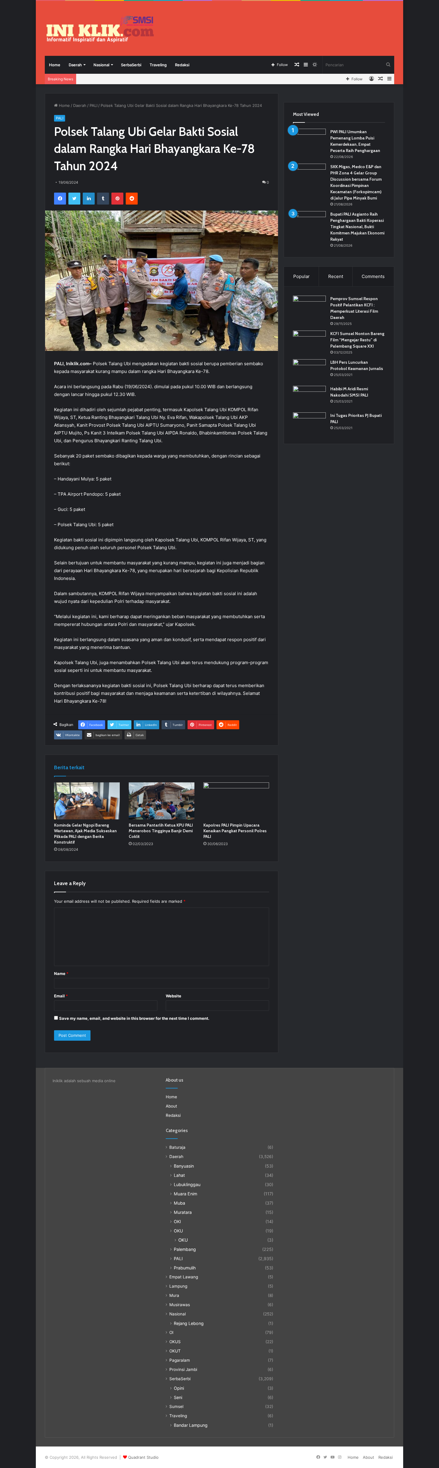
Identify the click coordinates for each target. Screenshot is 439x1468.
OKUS (175, 1341)
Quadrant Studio (143, 1457)
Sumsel (176, 1406)
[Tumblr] (103, 199)
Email (61, 995)
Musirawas (179, 1304)
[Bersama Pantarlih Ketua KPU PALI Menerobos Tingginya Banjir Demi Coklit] (161, 800)
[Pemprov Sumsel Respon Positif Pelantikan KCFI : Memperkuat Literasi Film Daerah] (309, 307)
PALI (93, 105)
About (171, 1106)
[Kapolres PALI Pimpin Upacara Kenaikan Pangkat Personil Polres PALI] (236, 800)
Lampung (178, 1286)
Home (54, 64)
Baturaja (177, 1147)
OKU (178, 1230)
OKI (177, 1221)
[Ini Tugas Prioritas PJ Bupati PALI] (309, 423)
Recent (335, 276)
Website (173, 995)
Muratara (183, 1212)
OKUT (175, 1351)
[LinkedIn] (89, 199)
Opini (179, 1388)
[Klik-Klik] (100, 29)
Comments (373, 276)
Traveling (158, 64)
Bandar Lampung (191, 1425)
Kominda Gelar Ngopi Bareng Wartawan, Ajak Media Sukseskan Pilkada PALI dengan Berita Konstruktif (85, 833)
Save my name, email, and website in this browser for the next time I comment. (134, 1018)
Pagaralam (179, 1360)
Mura (174, 1295)
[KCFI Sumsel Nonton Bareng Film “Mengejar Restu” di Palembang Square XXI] (309, 342)
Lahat (179, 1175)
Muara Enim (185, 1193)
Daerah (75, 64)
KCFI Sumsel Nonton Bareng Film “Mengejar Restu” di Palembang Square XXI (357, 340)
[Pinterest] (117, 199)
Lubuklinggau (187, 1184)
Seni (178, 1397)
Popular (301, 276)
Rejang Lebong (189, 1323)
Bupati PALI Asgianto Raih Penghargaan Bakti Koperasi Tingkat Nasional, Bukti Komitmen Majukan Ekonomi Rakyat (357, 226)
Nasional (101, 64)
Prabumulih (185, 1267)
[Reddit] (132, 199)
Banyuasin (184, 1165)
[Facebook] (60, 199)
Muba (179, 1203)
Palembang (185, 1249)
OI (171, 1332)
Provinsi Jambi (183, 1369)
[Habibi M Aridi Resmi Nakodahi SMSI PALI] (309, 397)
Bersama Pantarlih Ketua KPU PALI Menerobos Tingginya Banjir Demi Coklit (161, 830)
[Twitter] (74, 199)
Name (61, 973)
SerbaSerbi (131, 64)
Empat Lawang (183, 1276)
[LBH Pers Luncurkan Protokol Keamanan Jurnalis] (309, 370)
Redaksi (182, 64)
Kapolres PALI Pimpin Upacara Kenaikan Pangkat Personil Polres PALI (235, 830)
